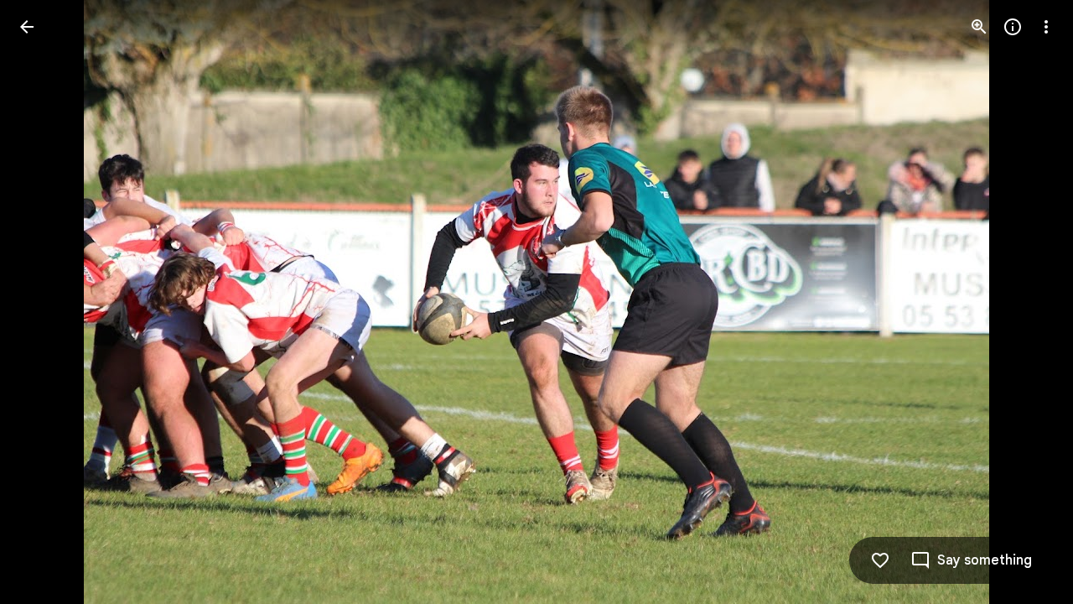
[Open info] (1012, 27)
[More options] (1046, 27)
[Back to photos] (27, 27)
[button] (46, 302)
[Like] (880, 560)
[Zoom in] (979, 27)
